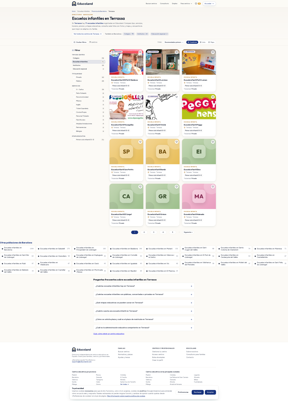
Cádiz (98, 382)
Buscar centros (151, 3)
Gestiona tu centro (159, 352)
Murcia (98, 375)
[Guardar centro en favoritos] (140, 52)
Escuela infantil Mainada (194, 214)
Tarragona (99, 380)
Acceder (208, 3)
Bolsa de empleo (158, 357)
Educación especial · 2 (159, 34)
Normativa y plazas (125, 354)
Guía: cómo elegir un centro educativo (108, 334)
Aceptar (210, 392)
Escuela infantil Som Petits (122, 169)
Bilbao (196, 380)
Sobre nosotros (192, 352)
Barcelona (75, 377)
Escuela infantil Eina (192, 169)
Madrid (74, 375)
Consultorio (164, 3)
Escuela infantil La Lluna (157, 80)
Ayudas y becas (124, 357)
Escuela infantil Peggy (193, 125)
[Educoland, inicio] (82, 3)
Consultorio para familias (195, 354)
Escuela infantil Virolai (157, 125)
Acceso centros (158, 354)
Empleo (174, 3)
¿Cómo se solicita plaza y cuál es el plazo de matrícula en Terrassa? (124, 319)
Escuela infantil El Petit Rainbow (124, 80)
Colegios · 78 (129, 34)
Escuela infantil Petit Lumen (195, 80)
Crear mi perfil (157, 360)
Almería (122, 380)
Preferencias (183, 392)
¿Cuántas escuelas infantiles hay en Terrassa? (115, 286)
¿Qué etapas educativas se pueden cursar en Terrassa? (119, 302)
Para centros (185, 3)
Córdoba (123, 375)
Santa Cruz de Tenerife (128, 382)
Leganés (197, 375)
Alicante (196, 377)
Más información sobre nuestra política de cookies (126, 396)
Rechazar (197, 392)
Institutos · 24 (142, 34)
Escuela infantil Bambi (157, 169)
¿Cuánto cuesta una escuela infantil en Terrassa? (116, 311)
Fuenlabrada (198, 382)
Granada (99, 377)
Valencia (75, 380)
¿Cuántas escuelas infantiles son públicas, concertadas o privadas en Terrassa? (129, 294)
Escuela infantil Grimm (157, 214)
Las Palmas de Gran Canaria (179, 377)
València (148, 380)
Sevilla (74, 382)
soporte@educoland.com (81, 362)
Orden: (160, 42)
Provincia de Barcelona (99, 11)
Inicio (73, 11)
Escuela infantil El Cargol (121, 214)
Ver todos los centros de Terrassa (87, 34)
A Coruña (123, 377)
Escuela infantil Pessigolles (122, 125)
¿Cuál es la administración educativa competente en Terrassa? (122, 327)
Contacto (190, 357)
